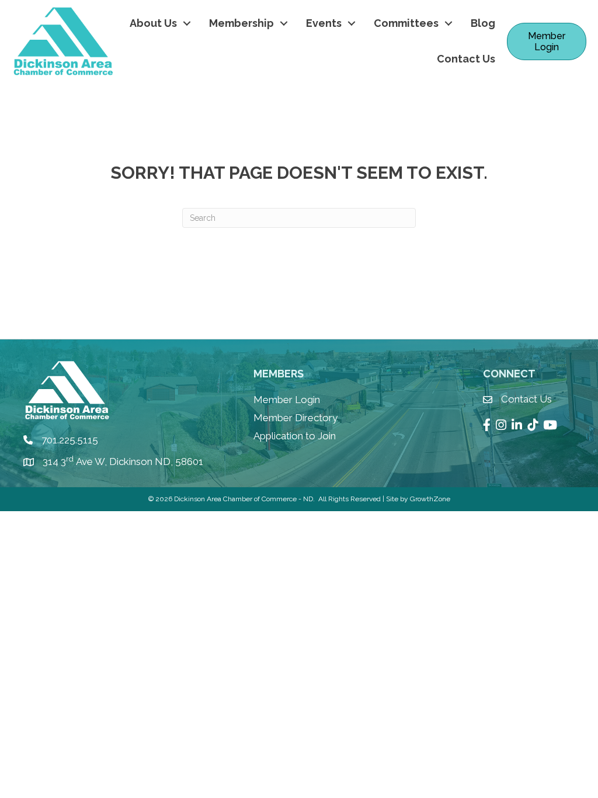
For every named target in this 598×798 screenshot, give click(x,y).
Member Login (286, 399)
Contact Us (466, 59)
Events (324, 23)
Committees (406, 23)
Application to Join (294, 436)
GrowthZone (430, 499)
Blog (483, 23)
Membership (241, 23)
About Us (153, 23)
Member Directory (295, 418)
